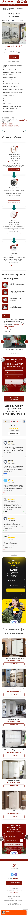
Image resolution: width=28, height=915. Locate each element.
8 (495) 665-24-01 (15, 161)
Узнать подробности (23, 120)
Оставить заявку (14, 169)
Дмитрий (10, 460)
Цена (5, 316)
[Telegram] (12, 622)
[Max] (15, 622)
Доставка (14, 316)
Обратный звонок (14, 882)
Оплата (21, 316)
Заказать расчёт (14, 57)
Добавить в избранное (14, 896)
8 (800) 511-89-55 (15, 158)
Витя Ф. (10, 535)
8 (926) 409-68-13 (15, 163)
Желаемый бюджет (15, 376)
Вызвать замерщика (14, 202)
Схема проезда (14, 892)
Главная (5, 8)
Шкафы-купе (13, 8)
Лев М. (9, 479)
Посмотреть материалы (14, 398)
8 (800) (14, 878)
